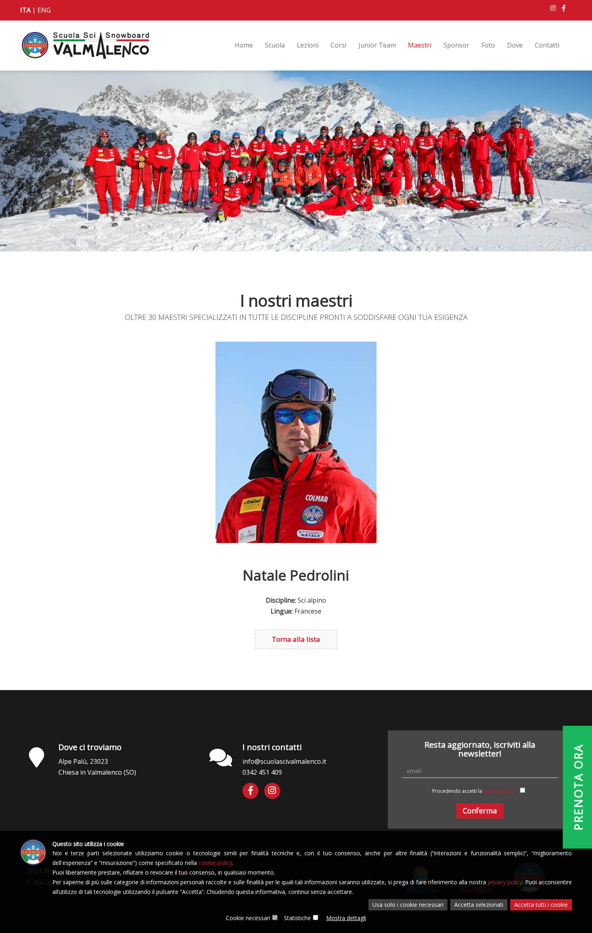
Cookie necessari (248, 918)
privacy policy (499, 791)
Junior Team (377, 45)
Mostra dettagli (346, 918)
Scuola (275, 45)
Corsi (338, 45)
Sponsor (456, 45)
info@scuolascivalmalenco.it (284, 761)
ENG (44, 10)
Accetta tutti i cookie (541, 904)
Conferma (480, 810)
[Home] (85, 41)
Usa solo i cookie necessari (408, 904)
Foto (488, 45)
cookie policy (215, 863)
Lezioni (308, 45)
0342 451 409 (262, 772)
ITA (25, 10)
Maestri (419, 45)
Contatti (547, 45)
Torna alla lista (296, 639)
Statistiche (297, 918)
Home (244, 45)
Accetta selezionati (478, 904)
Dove (515, 45)
